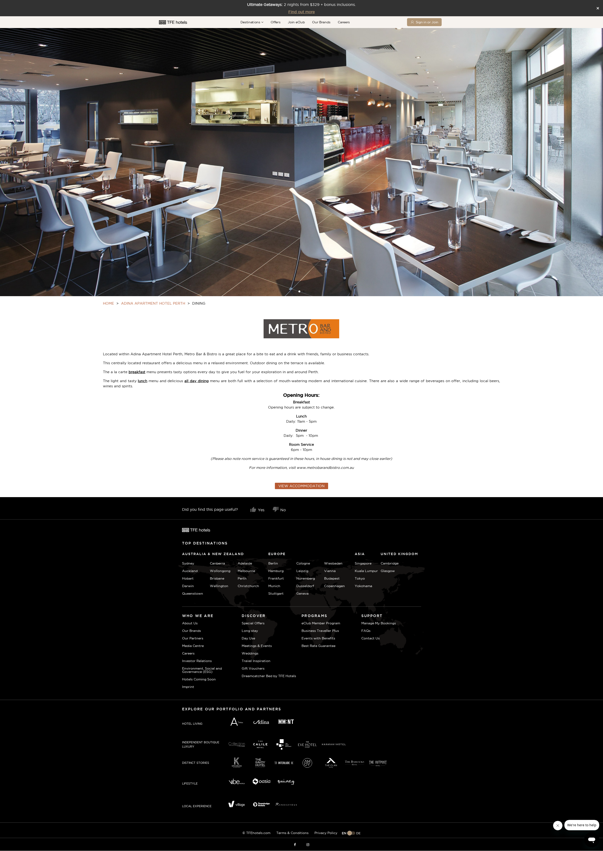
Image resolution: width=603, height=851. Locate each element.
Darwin (188, 586)
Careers (344, 22)
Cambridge (386, 563)
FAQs (366, 630)
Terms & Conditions (292, 833)
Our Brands (321, 22)
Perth (242, 578)
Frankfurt (276, 578)
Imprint (188, 686)
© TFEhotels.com (256, 833)
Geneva (302, 593)
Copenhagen (334, 586)
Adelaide (245, 563)
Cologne (303, 563)
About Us (190, 623)
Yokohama (363, 586)
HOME (108, 303)
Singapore (363, 563)
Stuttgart (276, 593)
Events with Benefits (318, 638)
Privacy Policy (325, 833)
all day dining (196, 381)
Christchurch (248, 586)
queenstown (192, 593)
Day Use (248, 638)
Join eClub (296, 22)
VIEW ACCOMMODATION (301, 486)
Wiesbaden (333, 563)
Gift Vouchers (253, 668)
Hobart (188, 578)
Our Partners (192, 638)
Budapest (332, 578)
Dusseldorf (305, 586)
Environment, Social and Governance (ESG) (202, 670)
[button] (299, 291)
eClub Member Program (321, 623)
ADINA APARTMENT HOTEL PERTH (153, 303)
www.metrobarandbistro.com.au (325, 468)
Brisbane (217, 578)
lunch (142, 381)
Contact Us (370, 638)
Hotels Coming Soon (199, 679)
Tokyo (360, 578)
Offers (275, 22)
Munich (274, 586)
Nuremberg (305, 578)
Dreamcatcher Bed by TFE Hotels (269, 676)
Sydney (188, 563)
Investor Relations (197, 661)
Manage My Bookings (378, 623)
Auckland (190, 571)
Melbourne (246, 571)
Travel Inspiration (256, 661)
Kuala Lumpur (366, 571)
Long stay (250, 630)
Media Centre (193, 645)
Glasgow (386, 571)
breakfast (137, 372)
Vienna (330, 571)
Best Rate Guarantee (318, 645)
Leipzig (302, 571)
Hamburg (276, 571)
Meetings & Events (257, 645)
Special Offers (253, 623)
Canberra (217, 563)
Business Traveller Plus (320, 630)
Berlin (273, 563)
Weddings (250, 653)
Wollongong (220, 571)
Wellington (219, 586)
